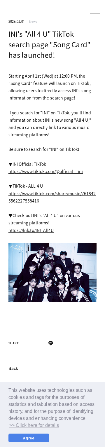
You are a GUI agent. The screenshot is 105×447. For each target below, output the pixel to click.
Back (13, 368)
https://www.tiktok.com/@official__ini (45, 171)
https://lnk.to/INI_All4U (31, 230)
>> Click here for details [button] (34, 425)
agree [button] (28, 438)
